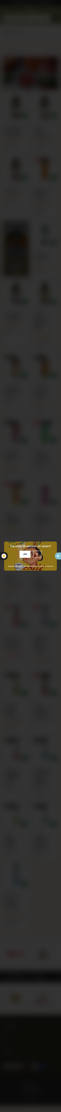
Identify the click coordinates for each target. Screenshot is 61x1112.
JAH (25, 554)
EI (37, 554)
